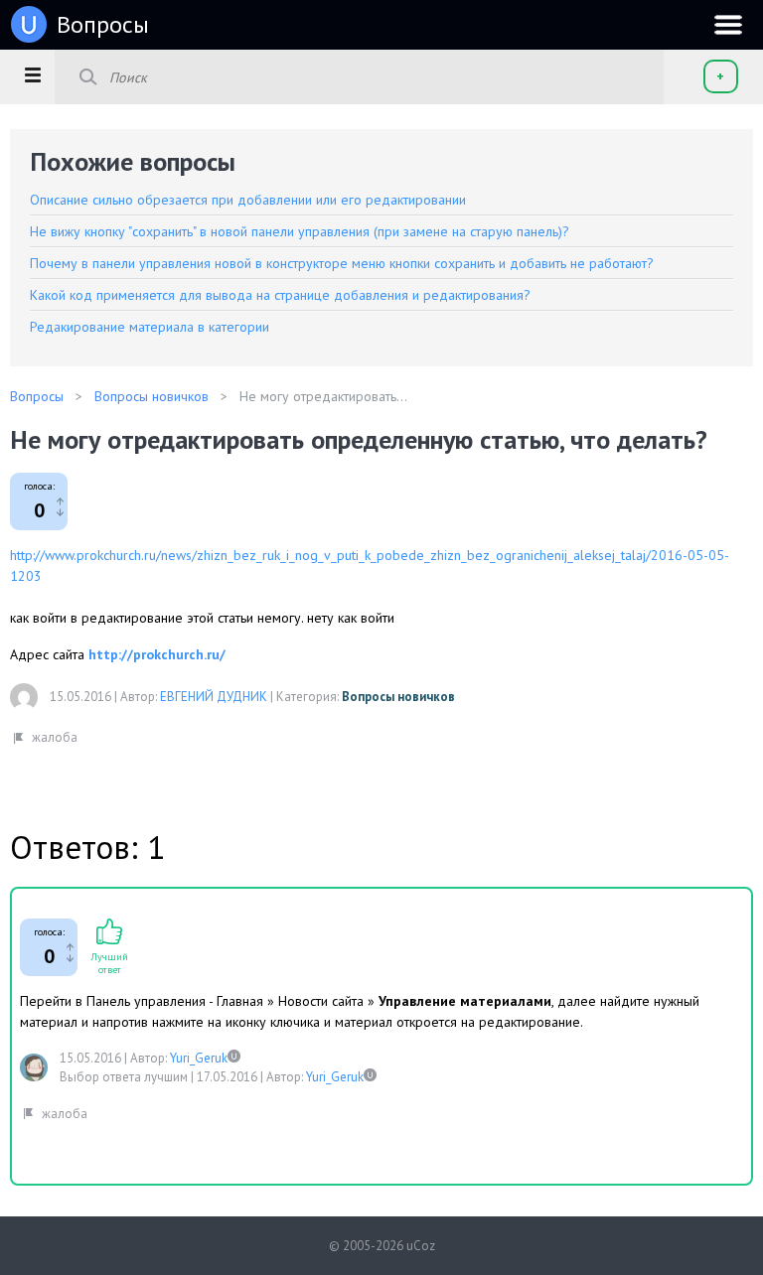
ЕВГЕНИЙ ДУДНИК (213, 696)
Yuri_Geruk (199, 1058)
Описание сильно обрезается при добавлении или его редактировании (248, 200)
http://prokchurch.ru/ (157, 654)
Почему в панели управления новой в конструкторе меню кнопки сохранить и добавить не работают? (342, 263)
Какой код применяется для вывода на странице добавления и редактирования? (280, 295)
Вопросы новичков (398, 696)
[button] (32, 74)
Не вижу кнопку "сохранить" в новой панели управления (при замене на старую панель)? (299, 231)
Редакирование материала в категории (149, 327)
